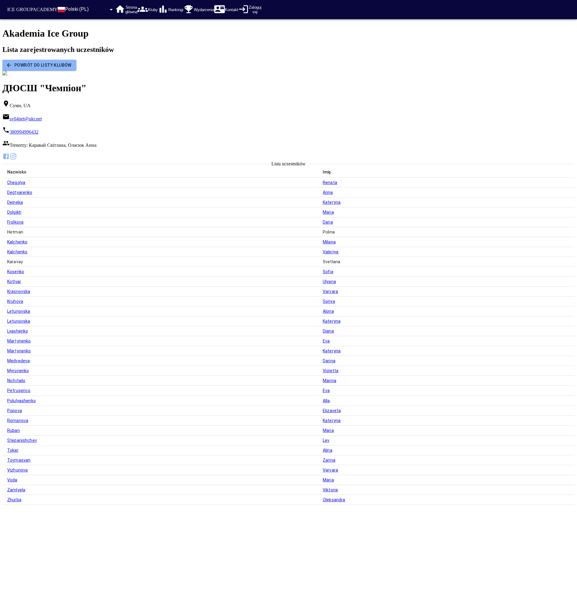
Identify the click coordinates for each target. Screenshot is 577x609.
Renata (330, 182)
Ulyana (329, 281)
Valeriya (330, 251)
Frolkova (15, 222)
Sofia (328, 271)
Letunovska (18, 311)
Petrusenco (19, 390)
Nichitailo (16, 380)
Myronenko (18, 370)
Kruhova (15, 301)
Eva (326, 341)
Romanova (17, 420)
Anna (328, 192)
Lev (326, 440)
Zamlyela (16, 489)
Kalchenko (17, 242)
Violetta (330, 370)
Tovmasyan (18, 460)
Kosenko (15, 271)
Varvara (330, 291)
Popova (14, 410)
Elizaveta (332, 410)
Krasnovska (18, 291)
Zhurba (14, 499)
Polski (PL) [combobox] (77, 9)
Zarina (329, 460)
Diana (328, 331)
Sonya (329, 301)
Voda (12, 480)
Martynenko (19, 341)
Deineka (15, 202)
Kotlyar (14, 281)
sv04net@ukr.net (26, 118)
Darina (329, 360)
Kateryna (331, 202)
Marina (329, 380)
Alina (327, 450)
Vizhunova (17, 470)
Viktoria (330, 489)
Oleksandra (334, 499)
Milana (329, 242)
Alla (326, 400)
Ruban (13, 430)
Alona (328, 311)
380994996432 (24, 131)
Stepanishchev (22, 440)
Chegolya (16, 182)
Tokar (13, 450)
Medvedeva (18, 360)
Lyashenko (17, 331)
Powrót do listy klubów (43, 65)
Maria (328, 212)
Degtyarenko (19, 192)
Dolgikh (14, 212)
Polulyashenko (21, 400)
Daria (328, 222)
